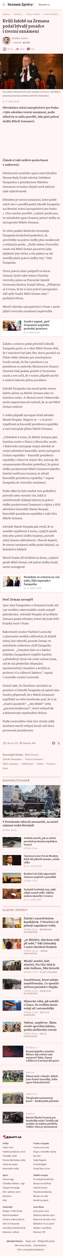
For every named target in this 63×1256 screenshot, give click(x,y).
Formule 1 (7, 1196)
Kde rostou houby (23, 1245)
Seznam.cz (44, 4)
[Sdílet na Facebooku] (53, 743)
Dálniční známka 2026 (44, 1215)
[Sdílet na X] (58, 743)
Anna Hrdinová (36, 952)
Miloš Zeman (31, 754)
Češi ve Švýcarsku (11, 1224)
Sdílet (22, 49)
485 (32, 49)
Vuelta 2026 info (41, 1147)
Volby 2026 (8, 1147)
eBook (10, 49)
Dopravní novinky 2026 (44, 1219)
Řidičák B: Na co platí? (43, 1224)
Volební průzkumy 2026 (14, 1152)
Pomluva (51, 763)
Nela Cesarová (35, 1035)
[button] (31, 71)
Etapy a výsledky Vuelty (44, 1152)
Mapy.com (31, 1241)
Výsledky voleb (10, 1156)
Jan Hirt (37, 1156)
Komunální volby (11, 1168)
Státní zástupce (10, 763)
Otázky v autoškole (42, 1228)
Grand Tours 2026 (41, 1168)
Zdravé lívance (40, 1188)
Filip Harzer (49, 972)
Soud (5, 768)
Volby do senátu (10, 1164)
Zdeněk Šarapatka (12, 759)
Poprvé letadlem (10, 1215)
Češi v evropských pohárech (30, 1249)
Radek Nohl (20, 38)
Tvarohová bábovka (42, 1192)
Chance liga (8, 1179)
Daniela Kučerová (37, 992)
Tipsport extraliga (11, 1188)
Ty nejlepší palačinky (43, 1179)
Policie (40, 763)
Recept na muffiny (42, 1183)
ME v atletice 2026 (11, 1192)
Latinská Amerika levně (14, 1228)
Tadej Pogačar (40, 1160)
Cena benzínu (39, 1245)
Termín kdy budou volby (14, 1160)
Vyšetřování (28, 763)
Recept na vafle (40, 1196)
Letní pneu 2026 (41, 1211)
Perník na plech (40, 1200)
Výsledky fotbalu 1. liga (14, 1183)
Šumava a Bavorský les (13, 1219)
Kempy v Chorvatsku (12, 1211)
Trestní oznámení (34, 759)
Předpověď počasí (46, 1241)
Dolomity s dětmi (11, 1232)
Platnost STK (39, 1232)
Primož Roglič (39, 1164)
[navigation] (3, 4)
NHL (5, 1200)
